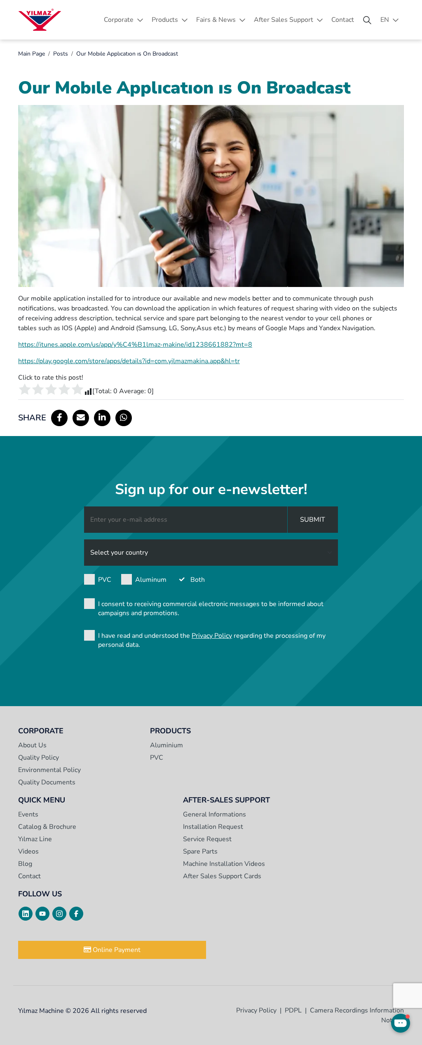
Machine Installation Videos (224, 863)
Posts (60, 54)
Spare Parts (200, 851)
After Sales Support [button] (283, 19)
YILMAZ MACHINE (39, 20)
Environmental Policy (49, 769)
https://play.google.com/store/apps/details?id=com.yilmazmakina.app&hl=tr (129, 361)
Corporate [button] (119, 19)
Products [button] (165, 19)
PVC (104, 579)
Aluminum (150, 579)
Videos (28, 851)
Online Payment (116, 949)
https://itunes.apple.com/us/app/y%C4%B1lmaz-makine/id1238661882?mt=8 (135, 344)
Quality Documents (46, 782)
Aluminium (166, 745)
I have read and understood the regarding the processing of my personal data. (212, 640)
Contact (342, 19)
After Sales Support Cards (222, 876)
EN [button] (384, 19)
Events (28, 814)
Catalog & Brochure (47, 826)
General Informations (214, 814)
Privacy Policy (212, 635)
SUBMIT (312, 519)
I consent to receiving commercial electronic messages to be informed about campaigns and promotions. (211, 608)
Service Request (207, 839)
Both (197, 579)
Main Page (31, 54)
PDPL (293, 1010)
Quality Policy (38, 757)
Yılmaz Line (35, 839)
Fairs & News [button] (216, 19)
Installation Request (213, 826)
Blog (25, 863)
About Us (32, 745)
